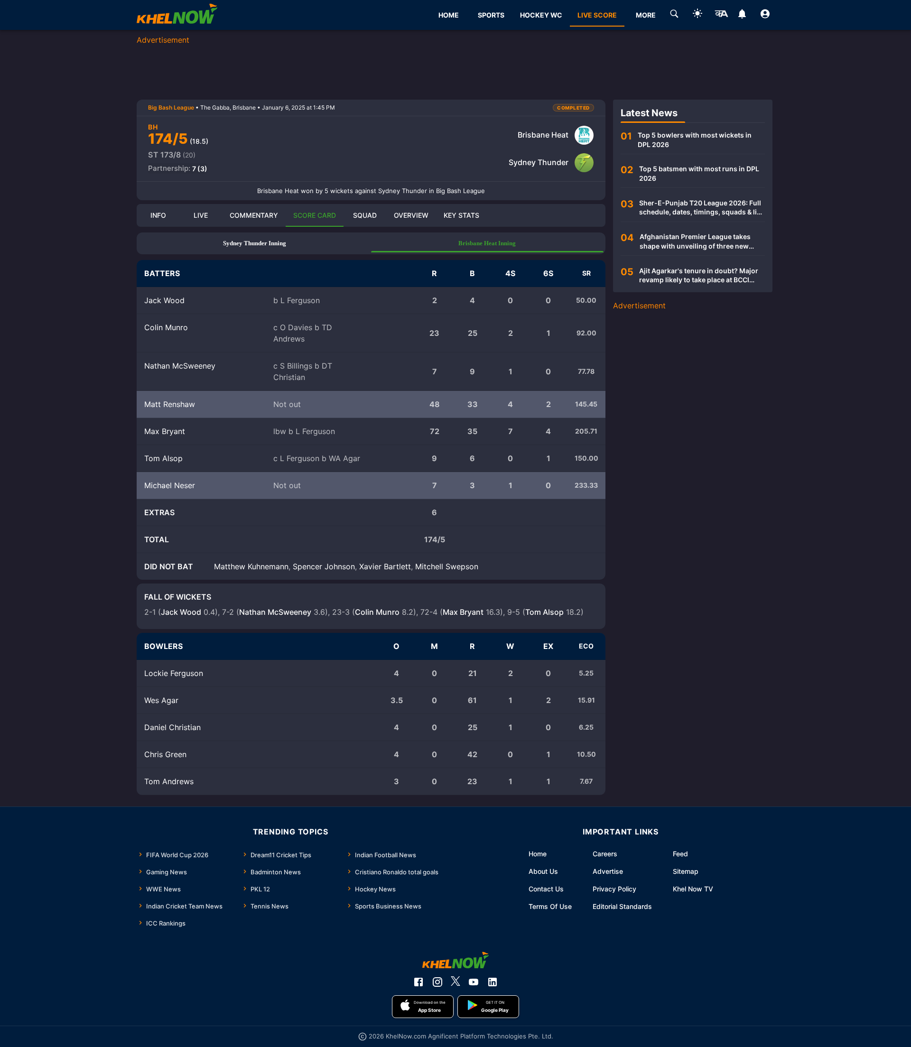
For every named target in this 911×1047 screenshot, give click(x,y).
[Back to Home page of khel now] (177, 15)
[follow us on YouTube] (473, 982)
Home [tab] (448, 15)
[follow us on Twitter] (455, 982)
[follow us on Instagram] (437, 982)
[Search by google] (674, 15)
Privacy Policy (614, 889)
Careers (605, 854)
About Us (543, 871)
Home (538, 854)
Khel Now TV (693, 889)
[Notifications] (742, 15)
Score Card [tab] (314, 215)
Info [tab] (158, 215)
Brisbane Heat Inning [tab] (487, 243)
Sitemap (685, 871)
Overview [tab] (411, 215)
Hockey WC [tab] (541, 15)
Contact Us (546, 889)
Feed (680, 854)
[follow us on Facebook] (418, 982)
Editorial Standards (622, 906)
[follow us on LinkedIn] (492, 982)
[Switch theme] (697, 15)
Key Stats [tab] (461, 215)
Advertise (608, 871)
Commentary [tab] (254, 215)
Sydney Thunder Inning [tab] (254, 243)
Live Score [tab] (597, 15)
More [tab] (646, 15)
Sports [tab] (491, 15)
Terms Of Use (550, 906)
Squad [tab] (365, 215)
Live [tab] (201, 215)
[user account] (765, 15)
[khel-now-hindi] (721, 15)
